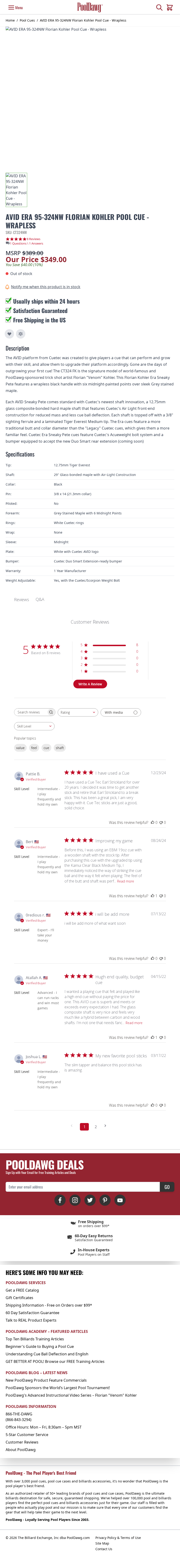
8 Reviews (33, 239)
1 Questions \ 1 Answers (26, 243)
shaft (60, 748)
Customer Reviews (22, 1442)
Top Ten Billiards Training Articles (35, 1339)
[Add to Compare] (20, 334)
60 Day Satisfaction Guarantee (32, 1312)
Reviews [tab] (21, 599)
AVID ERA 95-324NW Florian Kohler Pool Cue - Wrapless (83, 20)
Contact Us (103, 1549)
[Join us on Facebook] (60, 1200)
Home (10, 20)
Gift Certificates (19, 1297)
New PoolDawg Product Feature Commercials (46, 1380)
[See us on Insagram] (75, 1200)
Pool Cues (27, 20)
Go (167, 1186)
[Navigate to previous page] (73, 1125)
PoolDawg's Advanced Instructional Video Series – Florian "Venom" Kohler (71, 1395)
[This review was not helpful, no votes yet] (161, 822)
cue (46, 748)
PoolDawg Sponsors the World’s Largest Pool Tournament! (58, 1387)
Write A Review (90, 684)
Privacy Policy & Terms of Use (118, 1537)
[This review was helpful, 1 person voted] (152, 895)
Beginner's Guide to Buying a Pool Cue (40, 1346)
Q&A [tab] (40, 599)
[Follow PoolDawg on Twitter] (90, 1200)
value (20, 748)
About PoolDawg (21, 1449)
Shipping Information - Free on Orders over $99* (49, 1305)
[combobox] (78, 712)
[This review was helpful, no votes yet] (152, 822)
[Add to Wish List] (9, 334)
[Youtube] (120, 1200)
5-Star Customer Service (27, 1434)
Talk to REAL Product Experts (31, 1320)
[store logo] (90, 7)
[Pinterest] (105, 1200)
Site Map (102, 1543)
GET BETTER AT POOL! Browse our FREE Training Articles (55, 1361)
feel (34, 748)
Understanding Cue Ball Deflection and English (47, 1354)
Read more (125, 881)
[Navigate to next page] (106, 1125)
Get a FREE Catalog (22, 1290)
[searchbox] (30, 712)
